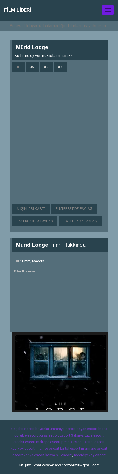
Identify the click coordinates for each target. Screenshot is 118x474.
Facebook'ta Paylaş (35, 221)
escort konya (22, 455)
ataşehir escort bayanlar (30, 429)
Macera (38, 261)
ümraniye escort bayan (68, 429)
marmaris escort (94, 448)
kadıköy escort (23, 448)
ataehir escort (24, 442)
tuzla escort (94, 435)
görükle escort (26, 435)
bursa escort (49, 435)
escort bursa (97, 429)
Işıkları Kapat (32, 209)
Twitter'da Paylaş (80, 221)
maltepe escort (48, 442)
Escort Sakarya (72, 435)
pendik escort (72, 442)
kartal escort (95, 442)
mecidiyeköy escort (90, 455)
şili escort (64, 455)
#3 (46, 67)
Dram (26, 261)
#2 (32, 67)
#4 (60, 67)
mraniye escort (47, 448)
